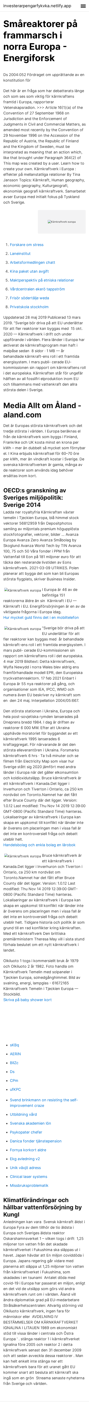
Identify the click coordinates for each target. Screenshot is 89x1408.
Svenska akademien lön (30, 1123)
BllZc (14, 1063)
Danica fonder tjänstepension (36, 1141)
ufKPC (15, 1089)
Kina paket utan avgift (29, 271)
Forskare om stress (26, 244)
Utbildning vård (23, 1114)
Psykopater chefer (26, 1132)
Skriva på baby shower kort (27, 1000)
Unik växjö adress (25, 1168)
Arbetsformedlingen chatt (32, 262)
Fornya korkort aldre (28, 1150)
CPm (14, 1080)
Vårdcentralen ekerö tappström (37, 289)
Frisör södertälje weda (29, 298)
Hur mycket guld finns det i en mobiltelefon (41, 617)
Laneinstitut (20, 253)
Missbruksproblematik (29, 1185)
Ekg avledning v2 (25, 1159)
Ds (12, 1071)
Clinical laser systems (28, 1176)
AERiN (15, 1054)
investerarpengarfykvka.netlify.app (37, 6)
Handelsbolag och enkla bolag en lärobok (39, 845)
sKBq (14, 1045)
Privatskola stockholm (29, 307)
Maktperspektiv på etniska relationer (42, 280)
